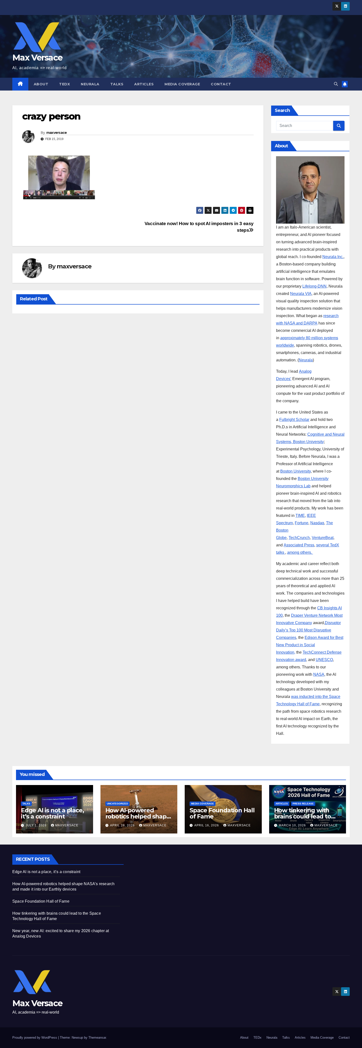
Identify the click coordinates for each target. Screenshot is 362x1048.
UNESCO (324, 660)
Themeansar (97, 1037)
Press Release (303, 803)
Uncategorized (117, 803)
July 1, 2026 (37, 825)
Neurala (90, 84)
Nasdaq (317, 523)
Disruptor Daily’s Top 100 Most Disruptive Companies (308, 630)
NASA (318, 674)
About (41, 84)
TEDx (64, 84)
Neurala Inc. (333, 257)
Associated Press (299, 545)
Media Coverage (182, 84)
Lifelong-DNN (314, 286)
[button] (336, 84)
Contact (221, 84)
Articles (144, 84)
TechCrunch (299, 538)
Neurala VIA (301, 294)
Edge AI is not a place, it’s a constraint (52, 813)
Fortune (301, 523)
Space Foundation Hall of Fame (222, 813)
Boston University (295, 471)
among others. (300, 552)
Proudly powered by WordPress (35, 1037)
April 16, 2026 (207, 825)
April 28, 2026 (123, 825)
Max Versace (37, 57)
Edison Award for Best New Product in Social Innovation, (309, 644)
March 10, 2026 (293, 825)
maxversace (56, 132)
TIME (300, 515)
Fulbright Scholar (294, 419)
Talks (117, 84)
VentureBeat (322, 538)
